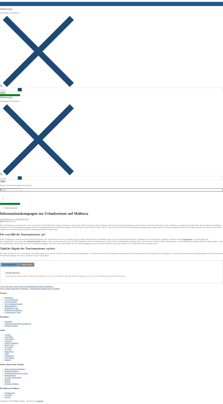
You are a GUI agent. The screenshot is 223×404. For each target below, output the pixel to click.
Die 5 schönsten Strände (13, 304)
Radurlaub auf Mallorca (13, 310)
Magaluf (8, 360)
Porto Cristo (9, 345)
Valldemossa (9, 356)
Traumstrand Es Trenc (13, 312)
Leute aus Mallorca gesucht (10, 95)
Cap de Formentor (11, 300)
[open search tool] (37, 86)
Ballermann (9, 298)
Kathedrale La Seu (11, 308)
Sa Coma (8, 349)
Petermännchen (10, 375)
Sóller (7, 354)
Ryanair (7, 382)
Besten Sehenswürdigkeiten (15, 369)
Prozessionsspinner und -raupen (16, 373)
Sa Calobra (9, 347)
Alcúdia (7, 335)
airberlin (8, 380)
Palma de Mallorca (11, 343)
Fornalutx (8, 341)
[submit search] (20, 89)
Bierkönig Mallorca (12, 384)
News (26, 219)
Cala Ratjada (9, 339)
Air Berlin (8, 395)
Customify (39, 401)
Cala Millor (9, 337)
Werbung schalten (11, 326)
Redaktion (8, 322)
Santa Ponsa (9, 352)
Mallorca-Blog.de (11, 208)
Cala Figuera (9, 358)
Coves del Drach (11, 302)
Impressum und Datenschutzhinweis (18, 324)
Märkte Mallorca (11, 306)
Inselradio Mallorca (12, 371)
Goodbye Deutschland (13, 378)
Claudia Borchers (6, 219)
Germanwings (10, 393)
